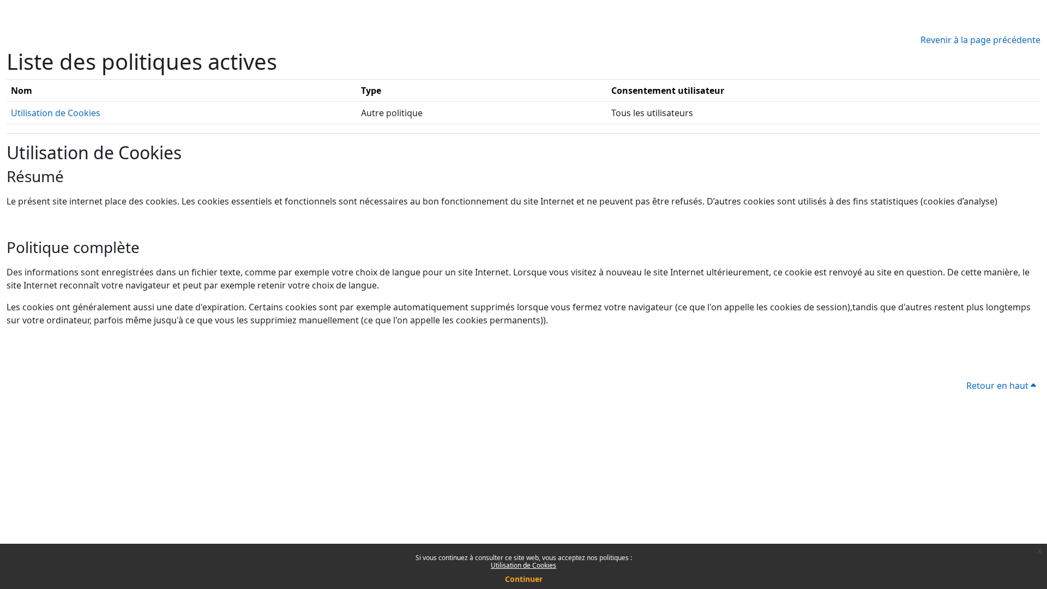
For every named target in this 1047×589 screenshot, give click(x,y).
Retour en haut (998, 386)
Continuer (524, 579)
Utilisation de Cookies (523, 565)
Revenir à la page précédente (980, 40)
